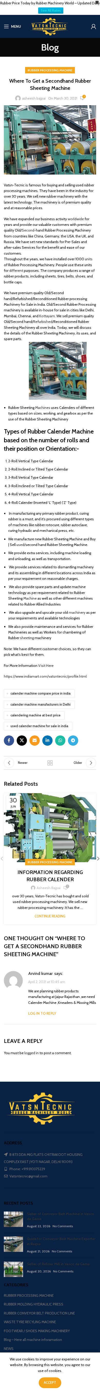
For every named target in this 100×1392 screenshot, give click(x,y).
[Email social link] (34, 740)
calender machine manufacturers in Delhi (41, 704)
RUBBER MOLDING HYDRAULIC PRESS (33, 1304)
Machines (42, 407)
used (20, 544)
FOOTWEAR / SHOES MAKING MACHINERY (37, 1331)
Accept (50, 1382)
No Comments (63, 1226)
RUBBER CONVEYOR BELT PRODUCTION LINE (39, 1313)
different (16, 270)
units (89, 259)
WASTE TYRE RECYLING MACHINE (30, 1322)
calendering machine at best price (36, 715)
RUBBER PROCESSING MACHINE (50, 70)
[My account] (93, 26)
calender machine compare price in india (41, 693)
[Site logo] (50, 26)
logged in (31, 1053)
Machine (30, 598)
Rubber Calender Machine (60, 431)
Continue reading (50, 916)
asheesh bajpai (34, 98)
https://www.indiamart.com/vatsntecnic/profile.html (45, 676)
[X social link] (22, 740)
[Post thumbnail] (13, 1220)
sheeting (27, 638)
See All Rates (51, 10)
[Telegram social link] (73, 740)
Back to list (50, 763)
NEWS (9, 1348)
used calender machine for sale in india (39, 726)
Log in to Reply (42, 1013)
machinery (77, 612)
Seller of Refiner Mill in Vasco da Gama (58, 1264)
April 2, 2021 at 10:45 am (46, 982)
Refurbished (42, 321)
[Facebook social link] (9, 740)
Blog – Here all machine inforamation (33, 1339)
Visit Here (46, 665)
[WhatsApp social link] (60, 740)
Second (28, 230)
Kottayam (47, 316)
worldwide (76, 219)
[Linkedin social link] (47, 740)
